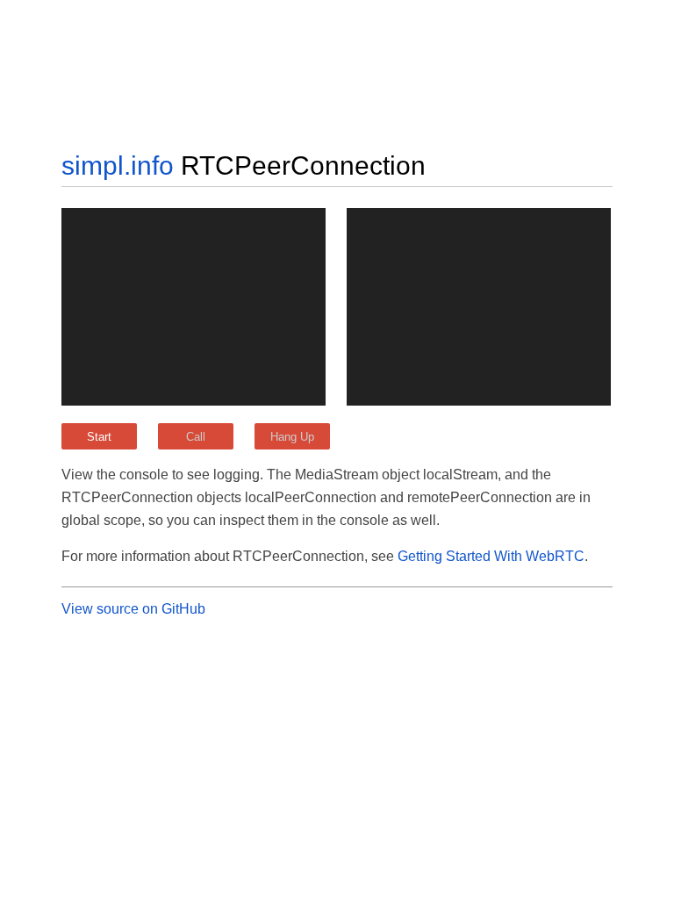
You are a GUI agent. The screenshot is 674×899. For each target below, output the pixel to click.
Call (195, 436)
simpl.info (117, 165)
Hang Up (292, 436)
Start (99, 436)
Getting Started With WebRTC (491, 556)
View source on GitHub (133, 608)
